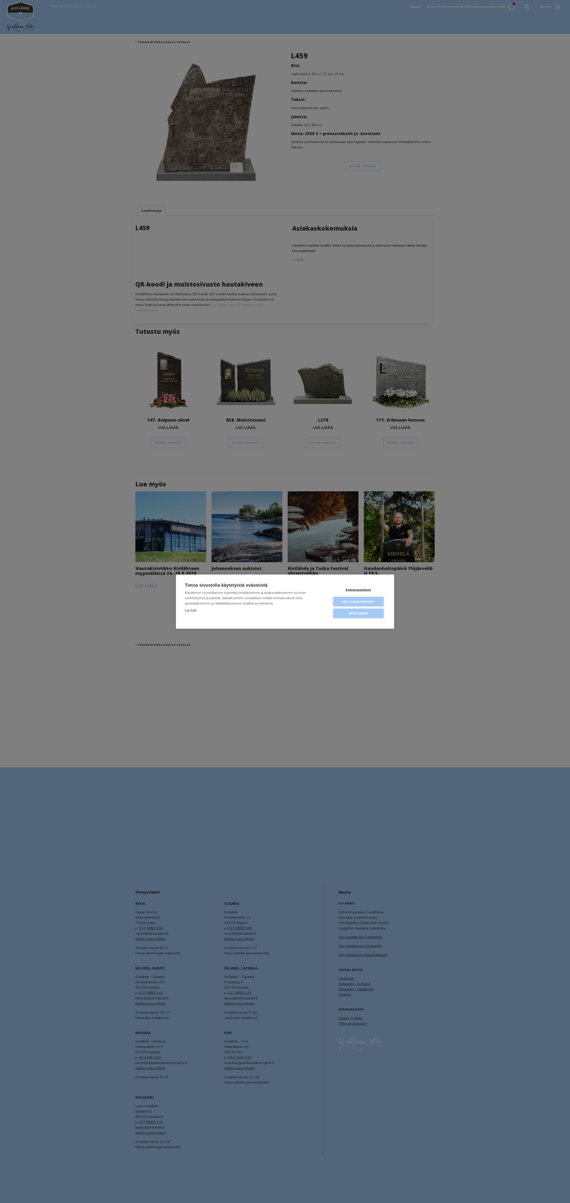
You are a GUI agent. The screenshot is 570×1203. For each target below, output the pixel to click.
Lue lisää (190, 610)
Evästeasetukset (358, 589)
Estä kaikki (358, 613)
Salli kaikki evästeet (358, 601)
